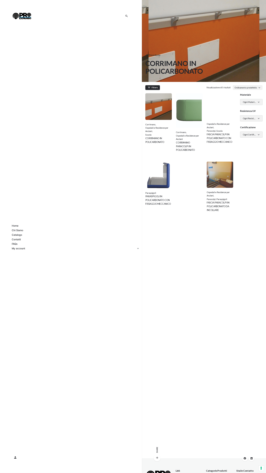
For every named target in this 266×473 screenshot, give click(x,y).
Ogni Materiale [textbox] (250, 102)
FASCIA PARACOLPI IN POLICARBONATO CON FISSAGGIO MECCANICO (219, 138)
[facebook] (245, 458)
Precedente (154, 55)
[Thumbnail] (22, 16)
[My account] (71, 457)
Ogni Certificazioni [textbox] (250, 134)
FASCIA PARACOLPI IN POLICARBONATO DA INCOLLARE (218, 206)
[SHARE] (157, 457)
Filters (155, 87)
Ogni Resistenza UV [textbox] (250, 118)
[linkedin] (251, 458)
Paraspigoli (221, 199)
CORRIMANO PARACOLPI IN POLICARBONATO (185, 146)
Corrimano (150, 124)
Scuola (148, 134)
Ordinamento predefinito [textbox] (246, 87)
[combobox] (248, 87)
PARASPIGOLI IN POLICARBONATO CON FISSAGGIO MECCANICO (158, 200)
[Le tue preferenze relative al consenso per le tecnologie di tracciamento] (261, 468)
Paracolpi (211, 131)
